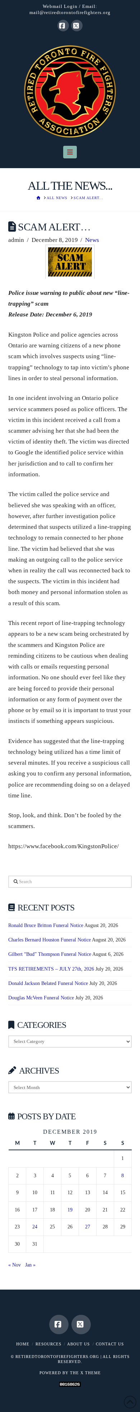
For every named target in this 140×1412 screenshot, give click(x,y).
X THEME (90, 1373)
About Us (78, 1344)
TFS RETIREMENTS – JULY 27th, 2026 (51, 969)
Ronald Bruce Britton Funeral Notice (45, 925)
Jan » (30, 1265)
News (92, 240)
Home (22, 1344)
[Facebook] (63, 25)
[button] (70, 152)
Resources (48, 1344)
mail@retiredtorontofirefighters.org (70, 12)
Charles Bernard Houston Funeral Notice (49, 940)
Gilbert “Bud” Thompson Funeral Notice (49, 954)
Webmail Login (60, 6)
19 (70, 1210)
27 (87, 1226)
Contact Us (110, 1344)
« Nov (14, 1265)
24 (34, 1226)
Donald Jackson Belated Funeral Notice (48, 983)
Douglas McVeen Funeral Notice (41, 997)
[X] (77, 25)
